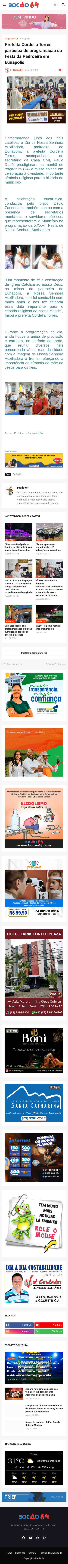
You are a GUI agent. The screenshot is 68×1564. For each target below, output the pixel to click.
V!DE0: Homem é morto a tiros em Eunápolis (48, 627)
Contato (32, 1553)
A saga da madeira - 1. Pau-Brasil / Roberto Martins (42, 1423)
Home (9, 1553)
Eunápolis (25, 39)
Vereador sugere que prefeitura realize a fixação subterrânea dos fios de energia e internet (18, 630)
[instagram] (37, 1538)
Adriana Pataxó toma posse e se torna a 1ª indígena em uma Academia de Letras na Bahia (41, 1392)
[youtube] (30, 1538)
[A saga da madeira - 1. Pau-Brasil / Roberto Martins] (14, 1427)
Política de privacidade (51, 1553)
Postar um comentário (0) (34, 653)
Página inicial (11, 39)
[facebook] (23, 1538)
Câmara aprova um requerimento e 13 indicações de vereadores (48, 547)
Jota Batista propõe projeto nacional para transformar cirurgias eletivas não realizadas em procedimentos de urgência (18, 586)
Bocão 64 (22, 487)
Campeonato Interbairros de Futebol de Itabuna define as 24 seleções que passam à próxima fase (44, 1408)
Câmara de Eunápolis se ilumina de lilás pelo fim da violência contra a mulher (18, 547)
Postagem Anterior (12, 664)
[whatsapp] (44, 1538)
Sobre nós (20, 1553)
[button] (4, 5)
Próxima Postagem (55, 664)
